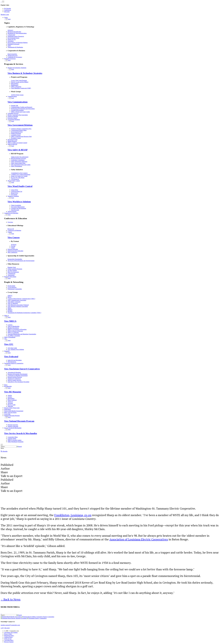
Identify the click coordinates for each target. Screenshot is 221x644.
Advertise (10, 403)
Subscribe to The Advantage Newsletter (18, 382)
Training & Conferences (14, 378)
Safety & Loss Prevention (15, 360)
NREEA (10, 309)
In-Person (13, 244)
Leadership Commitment (18, 160)
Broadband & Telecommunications (17, 33)
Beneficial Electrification (14, 31)
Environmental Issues (13, 38)
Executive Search (12, 118)
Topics (6, 17)
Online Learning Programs (15, 269)
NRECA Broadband (9, 337)
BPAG (9, 297)
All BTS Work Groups (17, 95)
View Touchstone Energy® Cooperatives (22, 369)
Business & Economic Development (17, 374)
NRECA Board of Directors (15, 331)
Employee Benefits (13, 116)
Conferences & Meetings (14, 230)
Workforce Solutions (13, 196)
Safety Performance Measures (19, 161)
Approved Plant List (16, 191)
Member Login (5, 14)
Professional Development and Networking (23, 108)
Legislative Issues (16, 135)
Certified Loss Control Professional (20, 174)
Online (13, 247)
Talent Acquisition (16, 205)
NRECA (6, 315)
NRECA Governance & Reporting (17, 329)
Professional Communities (15, 289)
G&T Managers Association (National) (18, 305)
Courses (10, 232)
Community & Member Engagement (18, 375)
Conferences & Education (11, 213)
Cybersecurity (11, 35)
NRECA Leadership (13, 332)
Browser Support (8, 642)
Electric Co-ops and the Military (19, 82)
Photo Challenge (12, 400)
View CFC (8, 344)
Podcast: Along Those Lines (12, 408)
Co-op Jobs (7, 414)
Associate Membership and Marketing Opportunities (22, 334)
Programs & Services (10, 58)
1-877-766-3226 (5, 628)
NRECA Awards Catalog (14, 440)
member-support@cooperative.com (10, 625)
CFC (5, 338)
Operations (11, 41)
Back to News (10, 599)
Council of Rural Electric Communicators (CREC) (21, 298)
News (5, 384)
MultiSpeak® (14, 85)
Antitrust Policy (8, 637)
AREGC (10, 295)
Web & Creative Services (14, 380)
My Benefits (7, 8)
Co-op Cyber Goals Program (19, 80)
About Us (10, 401)
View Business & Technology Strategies (25, 73)
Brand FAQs (14, 193)
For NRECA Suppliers (14, 335)
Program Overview (13, 424)
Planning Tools (12, 267)
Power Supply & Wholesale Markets (18, 42)
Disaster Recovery (13, 55)
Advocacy (10, 30)
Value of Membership (13, 326)
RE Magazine (8, 386)
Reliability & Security (13, 44)
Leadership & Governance (15, 57)
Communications (12, 96)
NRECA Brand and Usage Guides (20, 112)
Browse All (11, 229)
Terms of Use (7, 638)
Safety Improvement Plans (18, 163)
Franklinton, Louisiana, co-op (72, 515)
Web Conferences (12, 252)
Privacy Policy (8, 634)
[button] (19, 446)
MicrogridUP (14, 83)
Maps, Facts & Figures (10, 412)
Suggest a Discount (13, 426)
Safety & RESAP (12, 144)
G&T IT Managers (13, 303)
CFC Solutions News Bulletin (16, 349)
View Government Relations (20, 125)
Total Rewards (15, 210)
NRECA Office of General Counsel (17, 142)
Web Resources (12, 361)
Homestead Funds (12, 139)
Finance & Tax (12, 39)
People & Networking (10, 276)
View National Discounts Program (19, 421)
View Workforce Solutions (19, 201)
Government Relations (14, 119)
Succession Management (18, 207)
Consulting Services (13, 113)
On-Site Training (12, 270)
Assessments (11, 275)
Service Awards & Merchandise (12, 428)
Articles (10, 395)
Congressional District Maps (19, 130)
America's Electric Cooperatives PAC (21, 128)
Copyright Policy (8, 640)
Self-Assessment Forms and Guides (20, 164)
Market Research (12, 141)
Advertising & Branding (14, 372)
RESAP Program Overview (18, 158)
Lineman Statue (12, 438)
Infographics (11, 398)
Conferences (7, 10)
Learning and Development (18, 208)
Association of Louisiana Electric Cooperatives (138, 539)
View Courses (14, 237)
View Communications (18, 102)
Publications (7, 409)
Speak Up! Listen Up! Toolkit (19, 176)
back (9, 19)
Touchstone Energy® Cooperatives (13, 363)
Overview (10, 222)
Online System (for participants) (19, 157)
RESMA (10, 311)
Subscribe (10, 406)
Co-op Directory (12, 287)
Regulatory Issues (16, 138)
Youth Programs (12, 211)
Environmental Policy (17, 132)
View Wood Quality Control (20, 186)
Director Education (13, 249)
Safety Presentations (16, 166)
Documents (14, 194)
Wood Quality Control (14, 180)
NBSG (9, 308)
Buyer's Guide (11, 404)
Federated (6, 351)
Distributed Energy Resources (16, 36)
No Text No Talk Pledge (17, 177)
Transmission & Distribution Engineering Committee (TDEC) (24, 312)
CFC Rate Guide (12, 348)
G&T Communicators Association (17, 300)
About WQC (14, 190)
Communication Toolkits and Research (21, 107)
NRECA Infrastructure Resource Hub (21, 136)
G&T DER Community (14, 302)
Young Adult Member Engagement (13, 411)
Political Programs (16, 133)
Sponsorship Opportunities (15, 259)
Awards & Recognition (17, 110)
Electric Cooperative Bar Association (18, 115)
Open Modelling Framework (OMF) (21, 88)
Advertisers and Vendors (11, 632)
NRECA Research (16, 86)
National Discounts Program (12, 415)
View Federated (11, 356)
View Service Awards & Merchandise (20, 433)
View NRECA (10, 321)
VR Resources (15, 179)
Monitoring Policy (9, 635)
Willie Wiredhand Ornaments (15, 441)
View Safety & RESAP (18, 150)
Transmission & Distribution (15, 47)
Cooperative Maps (13, 437)
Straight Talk (14, 105)
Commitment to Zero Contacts (19, 173)
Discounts (7, 11)
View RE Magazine (12, 392)
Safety (9, 45)
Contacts (10, 324)
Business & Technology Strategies (17, 67)
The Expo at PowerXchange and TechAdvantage (21, 260)
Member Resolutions (13, 328)
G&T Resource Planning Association (18, 306)
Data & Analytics (12, 54)
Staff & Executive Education (15, 251)
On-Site (13, 246)
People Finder (11, 286)
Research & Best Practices (15, 377)
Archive (10, 397)
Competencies (11, 273)
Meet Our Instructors (13, 272)
